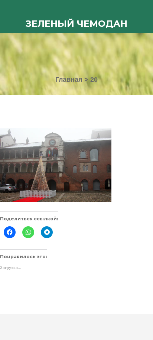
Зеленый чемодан (76, 23)
